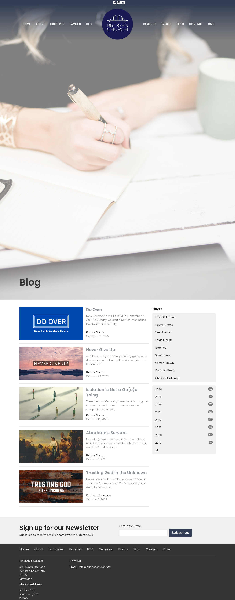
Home (26, 24)
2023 (183, 412)
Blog (180, 24)
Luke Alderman (165, 317)
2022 (183, 419)
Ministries (57, 24)
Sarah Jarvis (162, 355)
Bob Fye (160, 347)
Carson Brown (164, 362)
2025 (183, 397)
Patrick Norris (164, 324)
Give (211, 24)
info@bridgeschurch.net (94, 566)
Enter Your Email (130, 525)
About (40, 24)
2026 (183, 389)
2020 (183, 435)
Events (166, 24)
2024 (183, 404)
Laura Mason (163, 340)
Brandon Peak (164, 370)
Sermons (149, 24)
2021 (183, 427)
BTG (89, 24)
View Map (25, 579)
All (156, 450)
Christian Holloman (167, 378)
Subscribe (180, 532)
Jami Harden (163, 332)
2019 (183, 442)
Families (75, 24)
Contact (196, 24)
